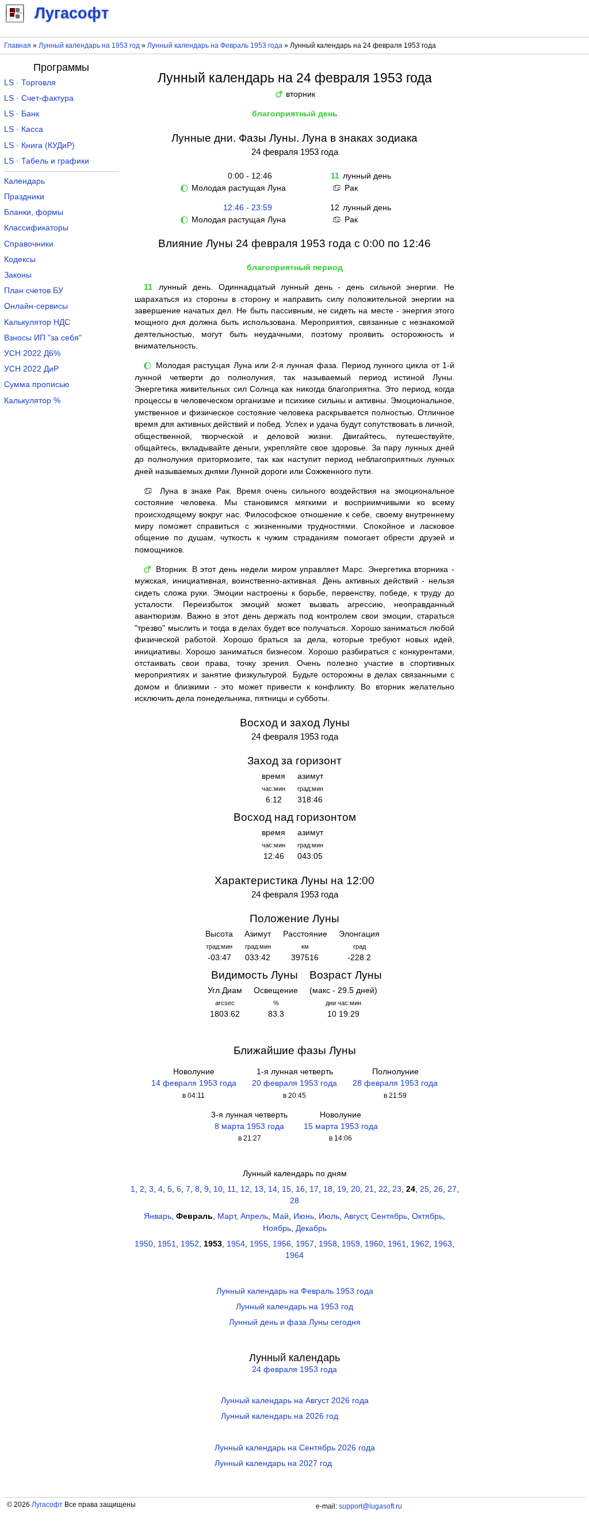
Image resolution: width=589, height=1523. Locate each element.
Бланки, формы (33, 212)
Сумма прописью (37, 384)
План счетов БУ (33, 290)
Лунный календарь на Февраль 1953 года (214, 45)
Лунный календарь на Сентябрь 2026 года (295, 1448)
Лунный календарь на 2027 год (273, 1463)
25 (424, 1189)
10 (218, 1189)
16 (300, 1189)
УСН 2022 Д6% (32, 353)
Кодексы (20, 259)
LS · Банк (21, 113)
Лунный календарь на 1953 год (89, 45)
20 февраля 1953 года (294, 1083)
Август (355, 1216)
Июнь (303, 1216)
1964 (294, 1255)
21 (369, 1189)
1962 (420, 1244)
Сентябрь (389, 1216)
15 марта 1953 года (341, 1126)
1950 (144, 1244)
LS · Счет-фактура (39, 98)
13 (258, 1189)
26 (438, 1189)
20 (355, 1189)
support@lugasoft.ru (370, 1506)
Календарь (24, 181)
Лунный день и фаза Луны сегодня (295, 1322)
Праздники (24, 196)
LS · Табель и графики (46, 161)
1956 (282, 1244)
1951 (167, 1244)
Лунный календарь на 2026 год (279, 1416)
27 (452, 1189)
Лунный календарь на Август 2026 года (295, 1400)
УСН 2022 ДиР (31, 369)
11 (231, 1189)
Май (281, 1216)
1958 (328, 1244)
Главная (17, 45)
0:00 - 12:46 (247, 176)
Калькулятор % (32, 400)
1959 (351, 1244)
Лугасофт (47, 1505)
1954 (236, 1244)
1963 (443, 1244)
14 (272, 1189)
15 (286, 1189)
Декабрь (311, 1228)
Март (226, 1216)
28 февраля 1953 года (395, 1083)
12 (245, 1189)
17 (314, 1189)
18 (327, 1189)
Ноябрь (277, 1228)
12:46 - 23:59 (247, 207)
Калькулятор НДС (37, 322)
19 (341, 1189)
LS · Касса (23, 129)
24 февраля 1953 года (294, 1369)
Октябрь (427, 1216)
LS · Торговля (30, 82)
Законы (18, 275)
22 (383, 1189)
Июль (329, 1216)
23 (396, 1189)
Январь (157, 1216)
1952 (190, 1244)
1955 (259, 1244)
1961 (397, 1244)
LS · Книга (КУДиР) (39, 145)
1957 (305, 1244)
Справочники (28, 244)
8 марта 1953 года (249, 1126)
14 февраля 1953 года (193, 1083)
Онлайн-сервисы (36, 306)
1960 (374, 1244)
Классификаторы (36, 227)
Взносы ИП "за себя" (43, 338)
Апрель (254, 1216)
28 (294, 1200)
